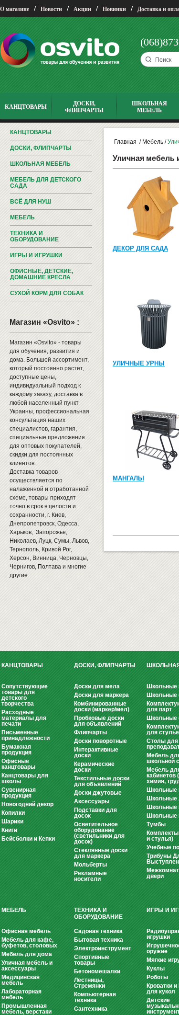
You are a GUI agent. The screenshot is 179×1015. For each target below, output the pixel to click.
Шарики (12, 821)
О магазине (14, 9)
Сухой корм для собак (47, 293)
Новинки (114, 9)
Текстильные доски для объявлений (101, 781)
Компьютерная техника (95, 997)
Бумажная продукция (16, 749)
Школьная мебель (40, 163)
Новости (51, 9)
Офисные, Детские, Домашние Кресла (41, 274)
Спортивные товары (91, 960)
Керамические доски (94, 767)
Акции (82, 9)
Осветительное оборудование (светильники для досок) (99, 833)
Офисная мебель (26, 931)
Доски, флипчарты (41, 148)
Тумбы (156, 824)
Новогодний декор (27, 804)
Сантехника (90, 1008)
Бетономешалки (97, 971)
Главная (125, 141)
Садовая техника (98, 931)
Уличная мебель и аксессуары (27, 965)
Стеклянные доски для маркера (100, 853)
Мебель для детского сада (45, 182)
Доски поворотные (100, 741)
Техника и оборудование (34, 236)
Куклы (156, 968)
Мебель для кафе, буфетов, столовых (29, 942)
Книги (9, 830)
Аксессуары (91, 801)
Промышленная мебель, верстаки (26, 1009)
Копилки (13, 813)
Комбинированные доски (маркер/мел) (101, 706)
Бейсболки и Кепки (28, 838)
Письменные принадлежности (25, 735)
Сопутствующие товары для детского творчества (24, 695)
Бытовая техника (98, 939)
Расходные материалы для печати (23, 718)
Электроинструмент (102, 948)
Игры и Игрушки (36, 255)
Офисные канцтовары (18, 764)
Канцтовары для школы (24, 778)
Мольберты (90, 864)
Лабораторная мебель (21, 994)
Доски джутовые (98, 792)
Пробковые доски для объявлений (99, 721)
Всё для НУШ (30, 201)
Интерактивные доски (96, 752)
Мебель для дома (26, 954)
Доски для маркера (101, 695)
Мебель (22, 217)
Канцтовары (31, 132)
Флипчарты (90, 732)
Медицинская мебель (20, 980)
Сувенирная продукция (18, 793)
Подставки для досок (95, 813)
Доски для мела (97, 686)
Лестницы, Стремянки (89, 983)
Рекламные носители (90, 876)
